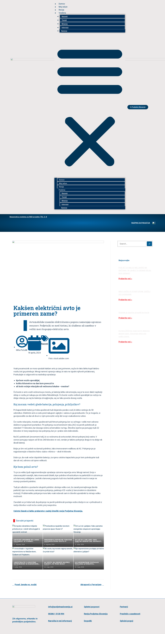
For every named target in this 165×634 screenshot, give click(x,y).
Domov (62, 4)
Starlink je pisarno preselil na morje (134, 312)
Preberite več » (125, 278)
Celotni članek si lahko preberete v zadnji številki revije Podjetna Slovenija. (48, 511)
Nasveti (65, 16)
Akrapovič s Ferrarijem (90, 584)
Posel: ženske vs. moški (26, 584)
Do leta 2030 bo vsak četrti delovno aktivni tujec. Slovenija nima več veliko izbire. (134, 334)
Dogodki (88, 621)
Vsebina (62, 13)
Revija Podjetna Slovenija (96, 614)
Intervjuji (65, 28)
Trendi (64, 20)
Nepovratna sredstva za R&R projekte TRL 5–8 (28, 217)
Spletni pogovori (91, 607)
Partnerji (124, 607)
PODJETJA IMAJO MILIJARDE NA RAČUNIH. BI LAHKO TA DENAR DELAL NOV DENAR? (135, 270)
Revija (61, 10)
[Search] (149, 243)
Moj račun (63, 7)
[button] (89, 106)
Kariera (64, 31)
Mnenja (65, 24)
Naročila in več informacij (60, 621)
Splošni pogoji (126, 621)
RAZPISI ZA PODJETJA (140, 223)
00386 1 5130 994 (56, 614)
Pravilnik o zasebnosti (130, 614)
